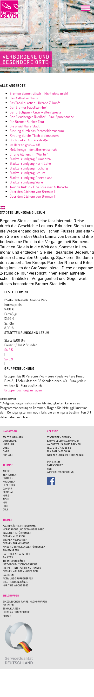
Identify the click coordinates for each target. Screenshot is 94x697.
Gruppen (8, 605)
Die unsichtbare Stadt (25, 126)
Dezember (9, 485)
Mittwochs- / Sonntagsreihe (20, 564)
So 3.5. (8, 349)
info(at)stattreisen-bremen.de (65, 455)
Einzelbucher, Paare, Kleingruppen (25, 601)
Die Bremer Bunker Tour (27, 121)
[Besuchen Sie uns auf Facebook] (69, 481)
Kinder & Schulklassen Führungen (24, 546)
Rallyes (8, 557)
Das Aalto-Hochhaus (24, 98)
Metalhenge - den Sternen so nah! (34, 149)
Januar (7, 488)
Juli (5, 509)
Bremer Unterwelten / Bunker (22, 568)
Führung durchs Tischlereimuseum (34, 135)
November (9, 481)
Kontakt (8, 455)
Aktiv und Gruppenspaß (18, 578)
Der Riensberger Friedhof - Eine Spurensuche (42, 116)
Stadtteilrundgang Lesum (27, 172)
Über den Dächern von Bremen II (33, 196)
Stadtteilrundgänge (15, 582)
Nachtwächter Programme (19, 525)
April (6, 499)
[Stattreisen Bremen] (9, 9)
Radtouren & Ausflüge (17, 554)
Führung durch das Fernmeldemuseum (37, 130)
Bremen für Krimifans (16, 543)
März (6, 495)
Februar (8, 492)
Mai (5, 502)
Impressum (53, 462)
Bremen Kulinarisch (15, 539)
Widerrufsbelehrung (60, 472)
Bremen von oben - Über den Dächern (20, 573)
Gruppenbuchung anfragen (23, 390)
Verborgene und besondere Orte (23, 529)
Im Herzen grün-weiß (25, 145)
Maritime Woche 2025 (15, 585)
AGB (49, 469)
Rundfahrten (11, 550)
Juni (5, 506)
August (7, 471)
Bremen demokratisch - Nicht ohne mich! (39, 93)
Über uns (8, 444)
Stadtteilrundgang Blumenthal (31, 159)
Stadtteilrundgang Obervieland (31, 177)
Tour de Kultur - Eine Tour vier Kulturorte (39, 187)
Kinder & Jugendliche (16, 612)
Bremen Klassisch (14, 536)
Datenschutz (55, 465)
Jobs (6, 447)
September (9, 474)
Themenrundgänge (14, 561)
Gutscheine (10, 440)
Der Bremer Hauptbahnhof (28, 107)
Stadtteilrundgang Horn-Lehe (30, 163)
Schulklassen (11, 608)
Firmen (7, 615)
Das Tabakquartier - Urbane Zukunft (35, 102)
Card (6, 451)
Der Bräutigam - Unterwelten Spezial (36, 112)
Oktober (8, 478)
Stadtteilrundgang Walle (26, 182)
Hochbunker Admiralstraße (29, 140)
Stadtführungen (13, 437)
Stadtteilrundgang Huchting (29, 168)
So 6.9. (8, 359)
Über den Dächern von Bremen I (32, 191)
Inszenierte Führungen (17, 532)
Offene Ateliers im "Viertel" (29, 154)
